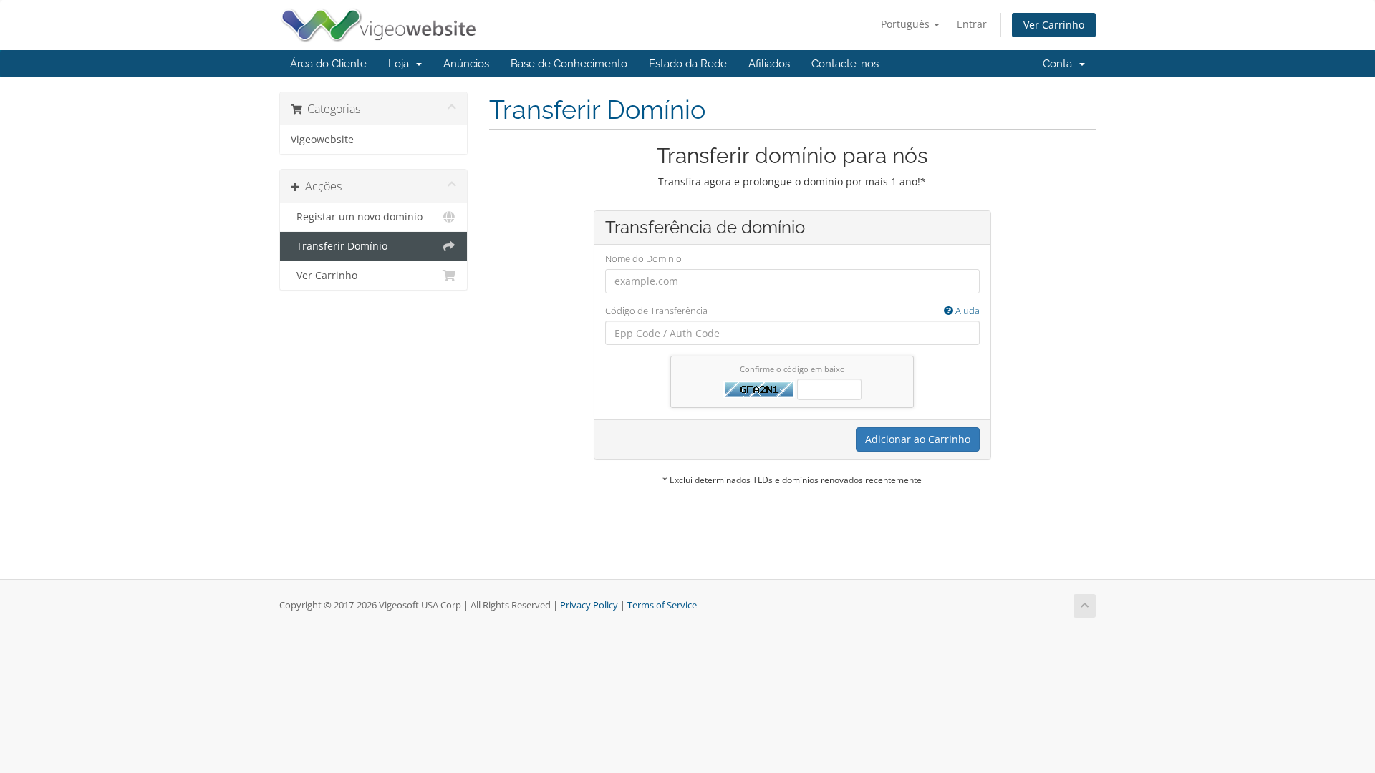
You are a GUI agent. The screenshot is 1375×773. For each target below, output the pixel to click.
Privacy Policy (589, 605)
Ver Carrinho (1053, 24)
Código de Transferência (792, 310)
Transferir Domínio (339, 246)
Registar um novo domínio (357, 216)
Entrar (972, 24)
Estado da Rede (688, 63)
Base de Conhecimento (569, 63)
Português (906, 24)
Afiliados (769, 63)
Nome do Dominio (643, 258)
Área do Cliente (328, 63)
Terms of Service (662, 605)
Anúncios (466, 63)
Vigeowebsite (322, 139)
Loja (401, 63)
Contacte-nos (845, 63)
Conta (1060, 63)
